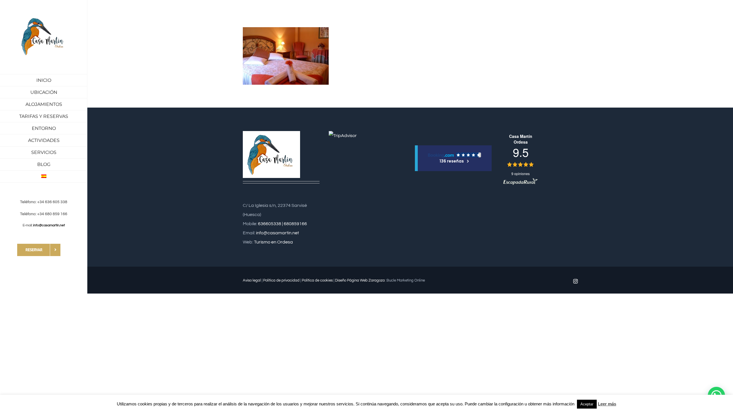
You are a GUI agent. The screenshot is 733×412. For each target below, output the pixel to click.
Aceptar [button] (586, 404)
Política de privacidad (281, 280)
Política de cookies (317, 280)
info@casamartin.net (49, 225)
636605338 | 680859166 (282, 223)
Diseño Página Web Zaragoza (360, 280)
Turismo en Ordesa (273, 242)
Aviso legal (252, 280)
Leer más (607, 403)
